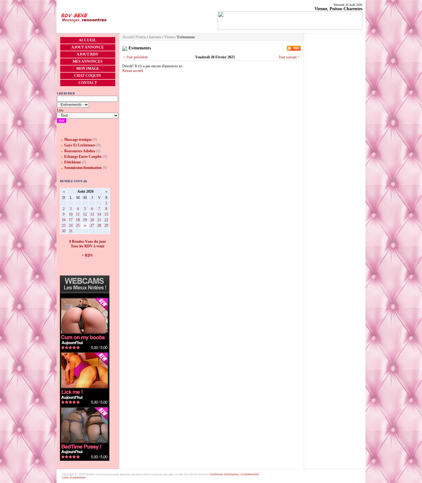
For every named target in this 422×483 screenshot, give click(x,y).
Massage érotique (78, 139)
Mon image (87, 68)
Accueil (87, 40)
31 (71, 231)
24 (71, 225)
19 (85, 220)
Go (61, 120)
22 (106, 220)
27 (92, 225)
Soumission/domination (83, 168)
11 (78, 214)
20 (92, 220)
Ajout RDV (88, 54)
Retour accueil (132, 71)
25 (78, 225)
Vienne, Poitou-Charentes (338, 8)
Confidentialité (250, 474)
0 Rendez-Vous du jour (87, 241)
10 (71, 214)
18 (78, 220)
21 (99, 220)
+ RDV (87, 255)
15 (106, 214)
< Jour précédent (135, 57)
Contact (87, 83)
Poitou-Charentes (149, 37)
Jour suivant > (289, 57)
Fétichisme (72, 162)
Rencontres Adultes (79, 151)
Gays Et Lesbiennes (79, 145)
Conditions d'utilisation (224, 474)
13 (92, 214)
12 (85, 214)
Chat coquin (87, 76)
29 (106, 225)
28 (99, 225)
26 (85, 225)
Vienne (169, 37)
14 (99, 214)
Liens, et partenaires (74, 477)
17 (71, 220)
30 (63, 231)
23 (63, 225)
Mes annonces (88, 61)
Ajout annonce (87, 47)
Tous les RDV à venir (87, 246)
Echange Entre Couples (83, 156)
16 (63, 220)
